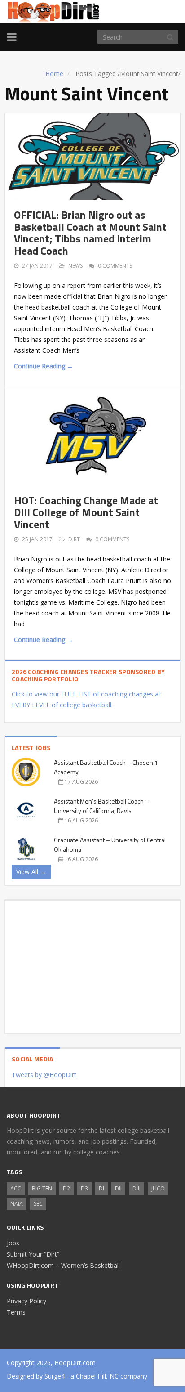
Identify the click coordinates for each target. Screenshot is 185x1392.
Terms (16, 1312)
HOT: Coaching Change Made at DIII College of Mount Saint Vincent (86, 512)
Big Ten (42, 1188)
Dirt (74, 539)
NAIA (16, 1204)
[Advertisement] (92, 964)
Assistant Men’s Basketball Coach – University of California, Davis (101, 805)
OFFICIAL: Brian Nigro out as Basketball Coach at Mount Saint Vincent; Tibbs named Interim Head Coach (90, 232)
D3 (84, 1188)
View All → (31, 871)
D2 (66, 1188)
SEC (38, 1204)
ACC (15, 1188)
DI (101, 1188)
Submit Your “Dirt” (33, 1254)
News (75, 265)
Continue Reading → (43, 366)
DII (118, 1188)
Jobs (13, 1243)
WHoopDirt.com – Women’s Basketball (63, 1265)
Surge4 (54, 1376)
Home (54, 73)
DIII (136, 1188)
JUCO (158, 1188)
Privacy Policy (26, 1301)
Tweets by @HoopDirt (44, 1074)
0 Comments (115, 265)
